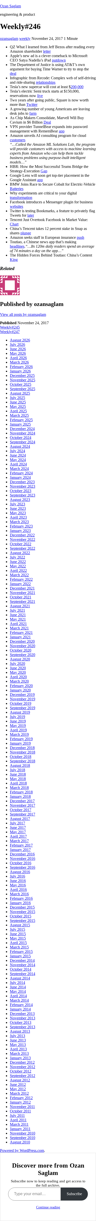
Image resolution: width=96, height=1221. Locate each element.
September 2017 (22, 814)
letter (47, 51)
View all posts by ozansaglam (23, 314)
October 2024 (20, 437)
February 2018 (21, 792)
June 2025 (18, 402)
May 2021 (18, 619)
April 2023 (18, 517)
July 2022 (17, 557)
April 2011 (18, 1120)
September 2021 (22, 601)
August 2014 (20, 978)
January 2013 (20, 1058)
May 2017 (18, 832)
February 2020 (21, 686)
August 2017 (20, 819)
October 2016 (20, 863)
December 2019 (22, 694)
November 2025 (22, 380)
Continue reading (48, 1207)
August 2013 (20, 1031)
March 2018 (19, 788)
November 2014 (22, 965)
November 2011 (22, 1107)
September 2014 (22, 974)
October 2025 (20, 384)
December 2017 (22, 801)
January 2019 (20, 743)
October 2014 (20, 969)
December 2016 (22, 854)
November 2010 (22, 1133)
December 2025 (22, 375)
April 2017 (18, 836)
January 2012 (20, 1102)
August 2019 (20, 712)
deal (13, 73)
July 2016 (17, 876)
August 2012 (20, 1080)
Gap (44, 171)
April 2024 (18, 464)
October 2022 (20, 544)
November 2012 (22, 1067)
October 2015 (20, 916)
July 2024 (17, 451)
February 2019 (21, 739)
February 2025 (21, 420)
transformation (21, 197)
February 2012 (21, 1098)
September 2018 (22, 761)
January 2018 (20, 796)
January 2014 (20, 1009)
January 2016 (20, 903)
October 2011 (20, 1111)
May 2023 (18, 513)
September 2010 (22, 1138)
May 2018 (18, 779)
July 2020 (17, 663)
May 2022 (18, 566)
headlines (17, 246)
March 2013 (19, 1053)
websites (16, 206)
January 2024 (20, 477)
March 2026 (19, 362)
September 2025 (22, 389)
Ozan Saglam (10, 6)
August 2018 (20, 765)
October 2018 (20, 757)
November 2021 (22, 593)
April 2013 (18, 1049)
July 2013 (17, 1036)
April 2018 (18, 783)
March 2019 (19, 734)
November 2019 (22, 699)
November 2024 (22, 433)
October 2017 (20, 810)
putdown (59, 60)
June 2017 (18, 827)
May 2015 (18, 938)
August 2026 (20, 340)
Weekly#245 (10, 327)
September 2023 (22, 495)
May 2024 (18, 460)
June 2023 (18, 508)
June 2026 (18, 349)
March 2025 (19, 415)
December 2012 (22, 1062)
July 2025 (17, 398)
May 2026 (18, 353)
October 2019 (20, 703)
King (14, 259)
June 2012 (18, 1084)
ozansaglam (9, 38)
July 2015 (17, 929)
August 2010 (20, 1142)
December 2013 (22, 1014)
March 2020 (19, 681)
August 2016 (20, 872)
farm (32, 113)
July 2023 (17, 504)
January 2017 (20, 850)
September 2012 (22, 1076)
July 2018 (17, 770)
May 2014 (18, 991)
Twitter (31, 104)
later (30, 215)
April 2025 (18, 411)
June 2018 (18, 774)
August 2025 (20, 393)
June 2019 (18, 721)
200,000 (77, 87)
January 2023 (20, 531)
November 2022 (22, 539)
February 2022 (21, 579)
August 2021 (20, 606)
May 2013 (18, 1045)
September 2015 (22, 920)
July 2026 (17, 344)
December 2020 (22, 641)
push (80, 237)
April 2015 (18, 943)
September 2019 (22, 708)
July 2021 (17, 610)
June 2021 (18, 615)
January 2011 (20, 1129)
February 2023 (21, 526)
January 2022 (20, 584)
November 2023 (22, 486)
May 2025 (18, 406)
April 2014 (18, 996)
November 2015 (22, 912)
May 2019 (18, 725)
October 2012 (20, 1071)
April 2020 (18, 677)
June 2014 (18, 987)
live (40, 96)
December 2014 (22, 960)
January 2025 (20, 424)
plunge (25, 233)
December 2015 (22, 907)
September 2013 (22, 1027)
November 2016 (22, 858)
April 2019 (18, 730)
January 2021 (20, 637)
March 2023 (19, 522)
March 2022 (19, 575)
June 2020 (18, 668)
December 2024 (22, 429)
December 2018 (22, 748)
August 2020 (20, 659)
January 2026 (20, 371)
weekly (25, 38)
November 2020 (22, 646)
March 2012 (19, 1093)
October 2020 (20, 650)
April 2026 (18, 358)
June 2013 (18, 1040)
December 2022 (22, 535)
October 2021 (20, 597)
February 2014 (21, 1005)
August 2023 (20, 500)
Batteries (16, 189)
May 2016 (18, 885)
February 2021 (21, 632)
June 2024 (18, 455)
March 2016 (19, 894)
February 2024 (21, 473)
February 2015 (21, 951)
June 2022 (18, 562)
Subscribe (74, 1194)
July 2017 (17, 823)
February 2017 (21, 845)
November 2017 (22, 805)
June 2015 (18, 934)
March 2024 (19, 468)
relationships (45, 82)
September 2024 (22, 442)
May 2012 (18, 1089)
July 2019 (17, 717)
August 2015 (20, 925)
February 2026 (21, 367)
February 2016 (21, 898)
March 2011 (19, 1124)
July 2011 (17, 1115)
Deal (47, 122)
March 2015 (19, 947)
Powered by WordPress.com (22, 1150)
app (61, 131)
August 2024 (20, 446)
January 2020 (20, 690)
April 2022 (18, 570)
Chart (14, 224)
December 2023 (22, 482)
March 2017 (19, 841)
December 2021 (22, 588)
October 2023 (20, 491)
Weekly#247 (10, 332)
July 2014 (17, 982)
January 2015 (20, 956)
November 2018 (22, 752)
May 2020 (18, 672)
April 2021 (18, 624)
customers (17, 140)
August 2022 (20, 553)
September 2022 (22, 548)
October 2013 (20, 1022)
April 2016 (18, 889)
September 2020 (22, 655)
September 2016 (22, 867)
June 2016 (18, 881)
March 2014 (19, 1000)
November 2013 (22, 1018)
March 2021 (19, 628)
